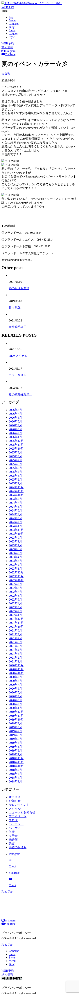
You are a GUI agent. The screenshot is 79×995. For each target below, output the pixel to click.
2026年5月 (15, 421)
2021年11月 (16, 622)
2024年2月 (15, 522)
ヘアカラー (16, 824)
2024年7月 (15, 502)
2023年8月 (15, 541)
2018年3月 (15, 781)
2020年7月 (15, 684)
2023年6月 (15, 549)
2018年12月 (16, 758)
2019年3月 (15, 746)
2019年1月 (15, 754)
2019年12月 (16, 711)
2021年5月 (15, 646)
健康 (12, 831)
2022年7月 (15, 591)
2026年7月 (15, 413)
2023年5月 (15, 553)
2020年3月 (15, 700)
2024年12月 (16, 487)
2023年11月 (16, 529)
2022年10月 (16, 580)
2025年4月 (15, 471)
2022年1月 (15, 615)
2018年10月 (16, 766)
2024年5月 (15, 510)
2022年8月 (15, 587)
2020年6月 (15, 688)
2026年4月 (15, 425)
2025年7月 (15, 460)
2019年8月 (15, 727)
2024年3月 (15, 518)
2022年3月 (15, 607)
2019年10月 (16, 719)
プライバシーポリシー (16, 932)
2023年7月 (15, 545)
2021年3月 (15, 653)
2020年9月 (15, 677)
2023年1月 (15, 568)
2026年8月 (15, 409)
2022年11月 (16, 576)
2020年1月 (15, 707)
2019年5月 (15, 738)
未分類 (5, 73)
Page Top (6, 891)
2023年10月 (16, 533)
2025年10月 (16, 448)
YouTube (10, 54)
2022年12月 (16, 572)
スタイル (15, 808)
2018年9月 (15, 769)
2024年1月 (15, 526)
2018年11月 (16, 762)
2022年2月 (15, 611)
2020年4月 (15, 696)
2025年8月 (15, 456)
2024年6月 (15, 506)
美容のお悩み (17, 847)
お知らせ (15, 800)
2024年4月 (15, 514)
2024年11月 (16, 491)
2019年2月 (15, 750)
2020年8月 (15, 680)
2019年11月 (16, 715)
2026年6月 (15, 417)
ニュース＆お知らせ (22, 812)
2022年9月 (15, 584)
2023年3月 (15, 560)
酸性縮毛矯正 (17, 326)
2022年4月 (15, 603)
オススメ (15, 797)
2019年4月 (15, 742)
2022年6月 (15, 595)
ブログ (13, 820)
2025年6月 (15, 464)
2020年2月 (15, 704)
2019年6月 (15, 735)
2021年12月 (16, 618)
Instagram (9, 51)
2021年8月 (15, 634)
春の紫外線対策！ (20, 394)
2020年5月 (15, 692)
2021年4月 (15, 649)
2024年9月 (15, 498)
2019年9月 (15, 723)
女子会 (13, 835)
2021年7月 (15, 638)
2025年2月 (15, 479)
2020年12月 (16, 665)
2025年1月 (15, 483)
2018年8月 (15, 773)
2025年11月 (16, 444)
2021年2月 (15, 657)
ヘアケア (15, 827)
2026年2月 (15, 433)
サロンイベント (19, 804)
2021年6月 (15, 642)
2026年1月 (15, 437)
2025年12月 (16, 440)
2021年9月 (15, 630)
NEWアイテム (18, 355)
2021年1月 (15, 661)
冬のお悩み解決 (19, 288)
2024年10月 (16, 495)
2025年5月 (15, 467)
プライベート (17, 816)
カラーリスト (17, 375)
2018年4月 (15, 777)
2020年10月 (16, 673)
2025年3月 (15, 475)
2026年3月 (15, 429)
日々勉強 (15, 307)
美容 (12, 843)
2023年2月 (15, 564)
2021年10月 (16, 626)
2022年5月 (15, 599)
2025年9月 (15, 452)
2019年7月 (15, 731)
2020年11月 (16, 669)
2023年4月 (15, 557)
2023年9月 (15, 537)
